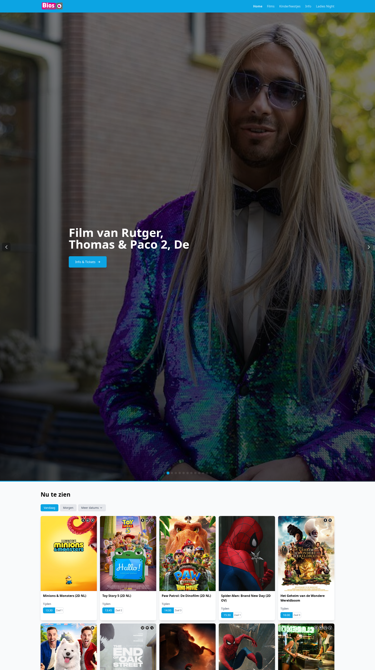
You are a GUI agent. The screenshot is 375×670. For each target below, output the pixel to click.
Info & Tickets (85, 256)
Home (257, 6)
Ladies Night (325, 6)
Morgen (68, 508)
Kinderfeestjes (290, 6)
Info (308, 6)
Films (271, 6)
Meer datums (90, 508)
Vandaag (49, 508)
